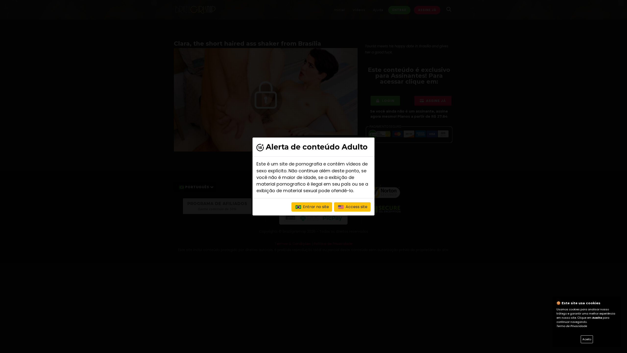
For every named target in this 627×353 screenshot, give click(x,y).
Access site (356, 207)
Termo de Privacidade (571, 326)
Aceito (586, 339)
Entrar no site (315, 207)
